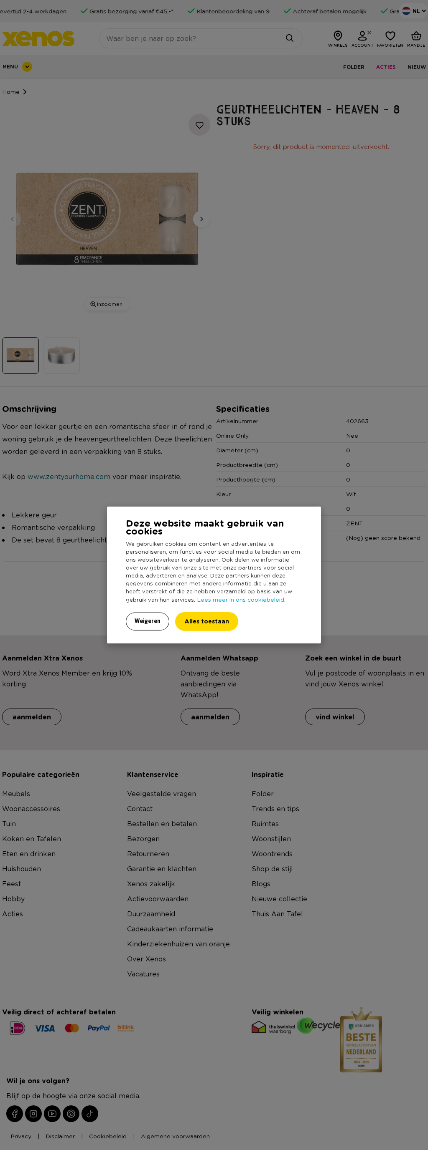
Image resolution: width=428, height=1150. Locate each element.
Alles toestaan (206, 621)
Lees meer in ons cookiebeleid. (241, 599)
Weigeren (147, 621)
